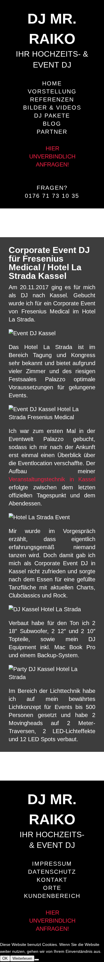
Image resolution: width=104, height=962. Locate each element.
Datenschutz (52, 872)
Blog (52, 123)
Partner (52, 132)
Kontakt (52, 880)
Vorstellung (52, 91)
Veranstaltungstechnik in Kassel (52, 479)
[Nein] (36, 960)
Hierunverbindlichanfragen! (52, 156)
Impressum (52, 864)
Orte (52, 888)
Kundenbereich (52, 896)
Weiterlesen (22, 958)
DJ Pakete (52, 115)
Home (52, 83)
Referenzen (52, 99)
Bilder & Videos (52, 107)
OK (5, 958)
